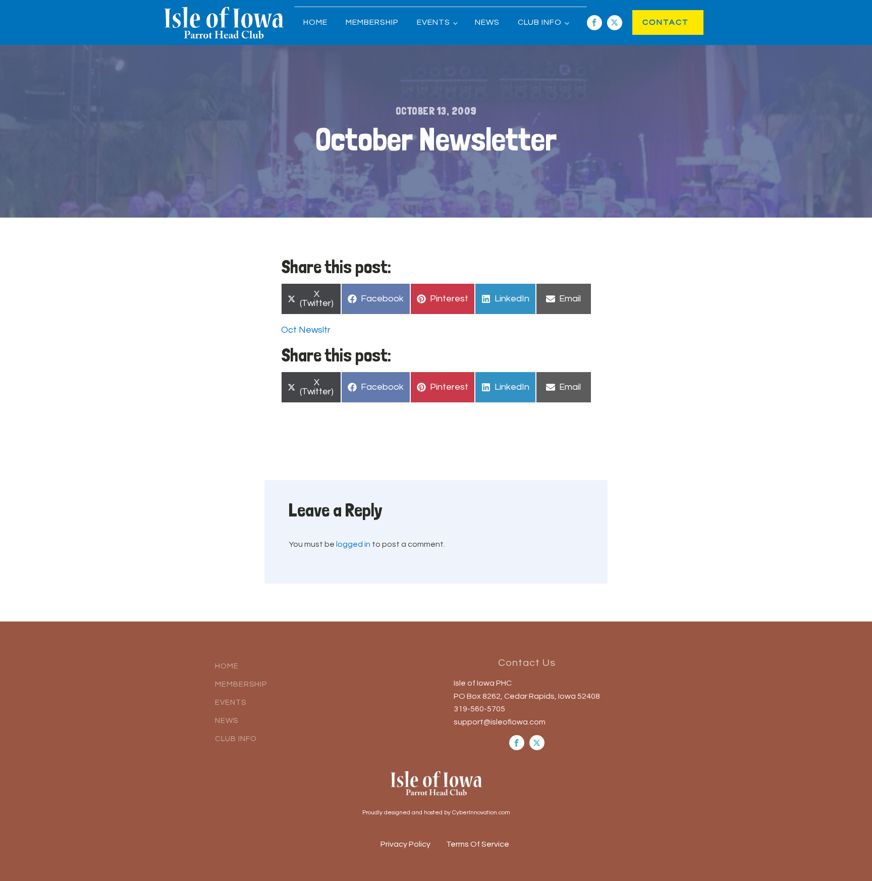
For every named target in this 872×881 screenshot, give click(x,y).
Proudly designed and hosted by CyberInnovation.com (436, 812)
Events (433, 22)
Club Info (540, 22)
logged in (353, 544)
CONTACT (655, 22)
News (487, 22)
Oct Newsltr (306, 330)
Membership (372, 22)
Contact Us (527, 663)
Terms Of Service (477, 844)
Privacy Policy (405, 844)
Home (315, 22)
